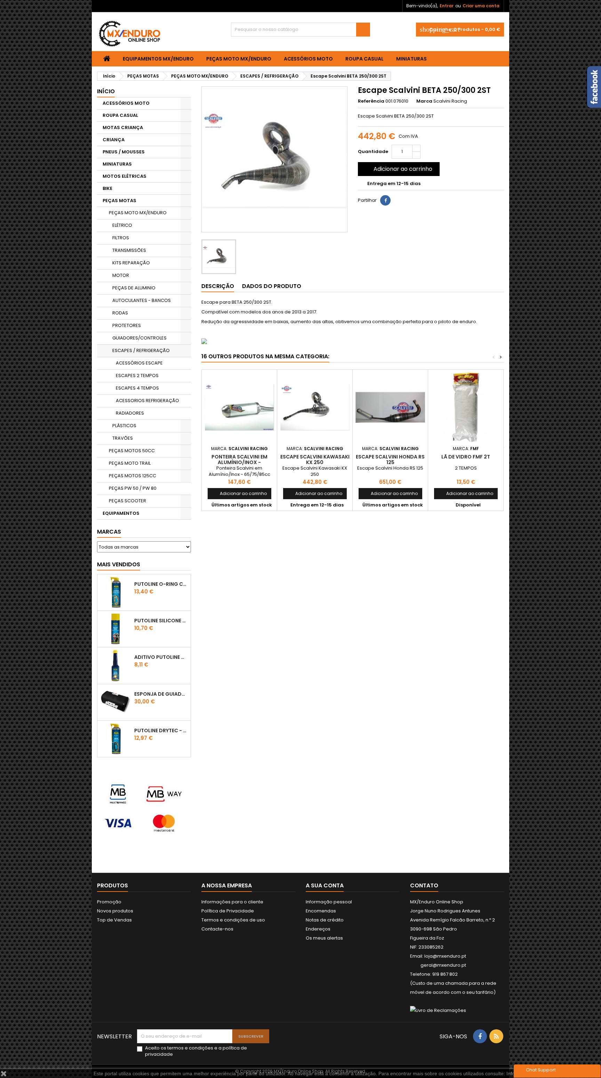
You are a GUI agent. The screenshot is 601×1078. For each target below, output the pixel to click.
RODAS (120, 313)
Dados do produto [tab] (271, 286)
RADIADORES (130, 413)
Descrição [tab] (217, 286)
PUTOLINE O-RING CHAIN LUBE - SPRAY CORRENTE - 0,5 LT (161, 584)
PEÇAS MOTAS (119, 200)
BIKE (107, 188)
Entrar (447, 6)
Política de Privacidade (227, 911)
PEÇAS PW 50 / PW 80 (133, 488)
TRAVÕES (122, 438)
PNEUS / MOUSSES (124, 152)
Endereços (318, 929)
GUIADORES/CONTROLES (139, 338)
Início (106, 91)
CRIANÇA (114, 139)
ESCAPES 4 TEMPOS (137, 388)
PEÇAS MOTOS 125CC (132, 475)
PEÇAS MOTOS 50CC (132, 450)
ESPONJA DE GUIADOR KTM (161, 694)
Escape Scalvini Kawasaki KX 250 (315, 459)
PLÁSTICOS (124, 425)
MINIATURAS (411, 58)
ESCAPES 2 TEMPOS (137, 375)
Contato (424, 885)
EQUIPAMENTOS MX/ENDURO (158, 58)
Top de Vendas (114, 920)
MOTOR (120, 275)
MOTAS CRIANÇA (123, 127)
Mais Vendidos (118, 564)
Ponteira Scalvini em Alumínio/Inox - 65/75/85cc (239, 462)
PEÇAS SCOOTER (127, 500)
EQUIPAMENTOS (121, 513)
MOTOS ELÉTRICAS (124, 176)
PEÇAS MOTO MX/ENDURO (238, 58)
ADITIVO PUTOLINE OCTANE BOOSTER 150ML (161, 657)
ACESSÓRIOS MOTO (308, 58)
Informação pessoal (329, 902)
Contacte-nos (217, 929)
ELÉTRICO (122, 225)
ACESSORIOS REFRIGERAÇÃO (147, 400)
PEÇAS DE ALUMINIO (133, 288)
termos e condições (190, 1048)
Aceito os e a (196, 1051)
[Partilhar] (385, 200)
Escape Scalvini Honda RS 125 (390, 459)
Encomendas (321, 911)
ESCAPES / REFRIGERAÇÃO (141, 350)
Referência (371, 101)
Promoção (109, 902)
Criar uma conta (481, 6)
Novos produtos (115, 911)
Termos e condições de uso (233, 920)
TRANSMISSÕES (129, 250)
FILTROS (120, 237)
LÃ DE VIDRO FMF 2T (465, 456)
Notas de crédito (325, 920)
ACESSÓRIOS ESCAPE (139, 363)
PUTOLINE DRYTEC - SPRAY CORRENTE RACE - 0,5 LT (161, 730)
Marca (424, 101)
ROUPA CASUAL (364, 58)
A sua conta (325, 885)
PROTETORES (126, 325)
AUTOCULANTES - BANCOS (141, 300)
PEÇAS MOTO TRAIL (130, 463)
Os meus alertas (324, 938)
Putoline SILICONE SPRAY (161, 620)
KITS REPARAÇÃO (131, 262)
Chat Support (541, 1070)
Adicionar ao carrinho (398, 169)
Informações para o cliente (232, 902)
